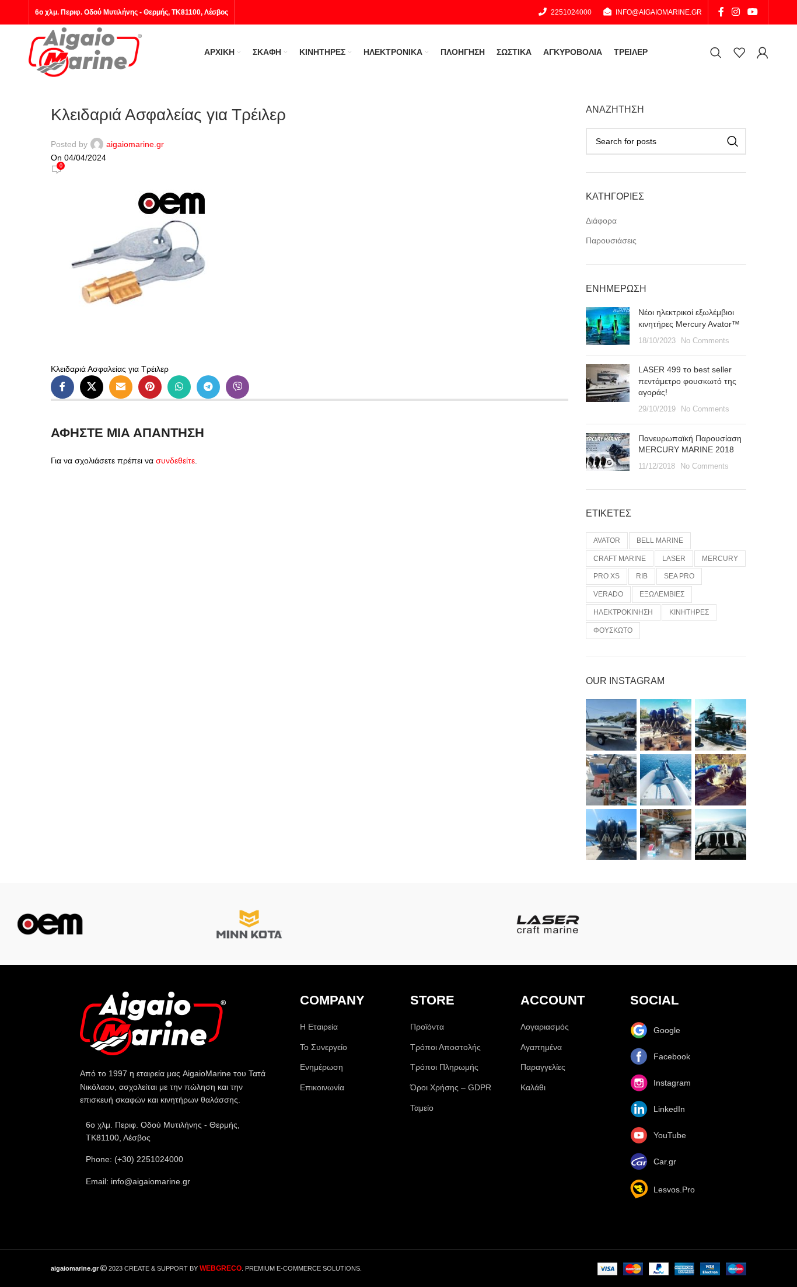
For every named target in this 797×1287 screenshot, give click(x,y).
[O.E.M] (50, 924)
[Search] (716, 52)
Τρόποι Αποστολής (445, 1047)
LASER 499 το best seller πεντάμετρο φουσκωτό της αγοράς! (687, 381)
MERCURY (720, 558)
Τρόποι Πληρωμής (444, 1067)
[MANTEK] (448, 924)
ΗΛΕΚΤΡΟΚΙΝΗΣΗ (623, 612)
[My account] (762, 52)
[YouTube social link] (753, 12)
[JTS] (648, 924)
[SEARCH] (732, 141)
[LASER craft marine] (548, 924)
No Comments (705, 341)
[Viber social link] (237, 387)
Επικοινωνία (322, 1087)
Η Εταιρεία (319, 1026)
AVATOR (606, 540)
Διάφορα (601, 220)
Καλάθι (533, 1087)
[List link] (178, 1159)
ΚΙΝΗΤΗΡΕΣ (689, 612)
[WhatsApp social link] (179, 387)
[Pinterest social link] (150, 387)
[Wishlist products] (739, 52)
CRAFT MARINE (619, 558)
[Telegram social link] (208, 387)
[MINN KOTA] (249, 924)
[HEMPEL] (747, 924)
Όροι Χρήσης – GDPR (450, 1087)
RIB (642, 576)
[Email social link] (120, 387)
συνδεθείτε (175, 460)
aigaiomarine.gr (135, 144)
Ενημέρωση (321, 1067)
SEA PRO (679, 576)
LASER (674, 558)
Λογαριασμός (544, 1026)
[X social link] (91, 387)
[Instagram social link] (735, 12)
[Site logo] (85, 51)
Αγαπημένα (541, 1047)
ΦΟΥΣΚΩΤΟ (612, 630)
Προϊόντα (427, 1026)
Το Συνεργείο (323, 1047)
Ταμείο (422, 1107)
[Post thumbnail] (608, 326)
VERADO (608, 594)
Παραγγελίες (542, 1067)
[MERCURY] (348, 924)
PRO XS (606, 576)
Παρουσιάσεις (611, 240)
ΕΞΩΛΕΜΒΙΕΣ (661, 594)
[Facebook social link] (721, 12)
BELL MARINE (660, 540)
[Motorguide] (150, 924)
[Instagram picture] (611, 725)
